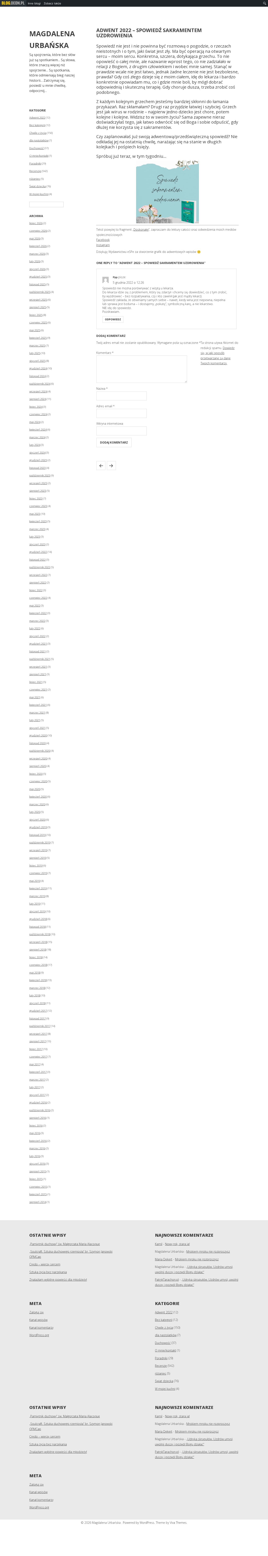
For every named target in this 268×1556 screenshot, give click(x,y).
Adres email (105, 406)
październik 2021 (39, 659)
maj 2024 (34, 422)
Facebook (103, 240)
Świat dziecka (37, 186)
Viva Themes (178, 1523)
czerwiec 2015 (38, 1187)
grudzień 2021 (38, 643)
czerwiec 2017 (38, 1056)
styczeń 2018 (37, 1003)
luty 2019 (34, 903)
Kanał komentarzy (41, 1328)
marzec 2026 (37, 254)
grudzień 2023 (38, 460)
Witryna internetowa (109, 424)
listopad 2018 (37, 927)
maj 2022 (34, 605)
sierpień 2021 (37, 674)
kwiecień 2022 (38, 613)
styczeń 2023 (37, 544)
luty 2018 (34, 995)
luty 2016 (34, 1156)
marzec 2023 (37, 529)
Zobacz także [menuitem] (52, 3)
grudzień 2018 (38, 919)
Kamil (158, 1244)
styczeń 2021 (37, 728)
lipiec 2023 (36, 498)
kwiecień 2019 (38, 888)
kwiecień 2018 (38, 980)
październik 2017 (39, 1026)
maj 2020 (34, 789)
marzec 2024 (37, 437)
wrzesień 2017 (38, 1034)
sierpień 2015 (37, 1171)
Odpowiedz (113, 319)
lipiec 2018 (36, 957)
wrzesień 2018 (38, 942)
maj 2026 (34, 238)
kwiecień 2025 (38, 338)
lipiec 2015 (36, 1179)
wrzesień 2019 (38, 850)
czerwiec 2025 (38, 322)
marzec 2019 (37, 896)
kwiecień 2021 (38, 705)
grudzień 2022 (38, 552)
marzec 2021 (37, 712)
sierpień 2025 (37, 307)
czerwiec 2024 (38, 414)
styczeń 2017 (37, 1095)
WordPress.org (39, 1335)
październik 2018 (39, 934)
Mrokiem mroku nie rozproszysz (208, 1251)
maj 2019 (34, 881)
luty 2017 (34, 1087)
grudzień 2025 (38, 276)
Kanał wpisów (38, 1320)
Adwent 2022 (37, 117)
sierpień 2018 (37, 949)
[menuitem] (13, 3)
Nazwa (102, 389)
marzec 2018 (37, 988)
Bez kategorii (37, 125)
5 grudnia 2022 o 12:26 (128, 283)
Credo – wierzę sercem (44, 1264)
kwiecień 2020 (38, 796)
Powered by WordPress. (139, 1523)
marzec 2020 (37, 804)
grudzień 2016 (38, 1102)
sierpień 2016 (37, 1118)
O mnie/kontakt (38, 156)
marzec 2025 (37, 345)
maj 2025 (34, 330)
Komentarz (104, 353)
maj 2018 (34, 972)
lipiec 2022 (36, 590)
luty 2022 (34, 628)
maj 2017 (34, 1064)
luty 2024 (34, 445)
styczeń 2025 (37, 361)
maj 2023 (34, 514)
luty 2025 (34, 353)
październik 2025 (39, 292)
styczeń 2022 (37, 636)
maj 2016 (34, 1133)
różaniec (34, 179)
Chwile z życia (37, 133)
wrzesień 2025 (38, 299)
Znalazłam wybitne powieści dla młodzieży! (58, 1280)
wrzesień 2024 (38, 391)
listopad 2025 (37, 284)
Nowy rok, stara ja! (177, 1244)
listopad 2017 (37, 1018)
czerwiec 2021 (38, 689)
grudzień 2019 (38, 827)
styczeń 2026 (37, 269)
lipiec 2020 (36, 774)
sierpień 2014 (37, 1202)
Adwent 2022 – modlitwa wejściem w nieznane (111, 465)
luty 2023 (34, 536)
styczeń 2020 (37, 819)
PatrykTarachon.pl (167, 1280)
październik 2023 (39, 475)
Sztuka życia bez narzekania (48, 1272)
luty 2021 (34, 720)
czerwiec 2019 (38, 873)
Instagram (103, 245)
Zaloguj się (36, 1312)
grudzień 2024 (38, 368)
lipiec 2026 (36, 223)
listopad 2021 (37, 651)
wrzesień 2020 (38, 758)
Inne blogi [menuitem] (34, 3)
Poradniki (35, 163)
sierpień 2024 (37, 399)
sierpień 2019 (37, 858)
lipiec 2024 (36, 407)
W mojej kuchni (38, 194)
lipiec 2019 (36, 865)
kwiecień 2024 (38, 429)
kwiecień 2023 (38, 521)
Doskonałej (141, 230)
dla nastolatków (38, 140)
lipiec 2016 (36, 1125)
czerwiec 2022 (38, 598)
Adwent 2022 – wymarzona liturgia (101, 465)
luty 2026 (34, 261)
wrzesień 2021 (38, 667)
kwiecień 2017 (38, 1072)
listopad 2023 (37, 468)
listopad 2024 (37, 376)
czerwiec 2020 (38, 781)
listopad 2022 (37, 559)
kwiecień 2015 (38, 1194)
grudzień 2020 (38, 735)
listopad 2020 (37, 743)
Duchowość (36, 148)
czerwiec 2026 (38, 231)
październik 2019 (39, 842)
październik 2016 (39, 1110)
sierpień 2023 (37, 491)
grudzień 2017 (38, 1011)
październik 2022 (39, 567)
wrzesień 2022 (38, 575)
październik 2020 (39, 751)
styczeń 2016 (37, 1163)
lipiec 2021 (36, 682)
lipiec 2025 (36, 315)
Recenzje (35, 171)
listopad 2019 (37, 835)
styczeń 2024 (37, 452)
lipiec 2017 (36, 1049)
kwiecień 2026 (38, 246)
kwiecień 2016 (38, 1141)
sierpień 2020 (37, 766)
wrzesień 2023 (38, 483)
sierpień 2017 (37, 1041)
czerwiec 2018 (38, 965)
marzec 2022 (37, 621)
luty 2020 (34, 812)
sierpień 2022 (37, 582)
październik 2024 (39, 383)
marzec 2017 (37, 1079)
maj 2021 (34, 697)
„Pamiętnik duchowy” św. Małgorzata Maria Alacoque (64, 1244)
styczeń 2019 (37, 911)
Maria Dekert (163, 1259)
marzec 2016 (37, 1148)
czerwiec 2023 (38, 506)
